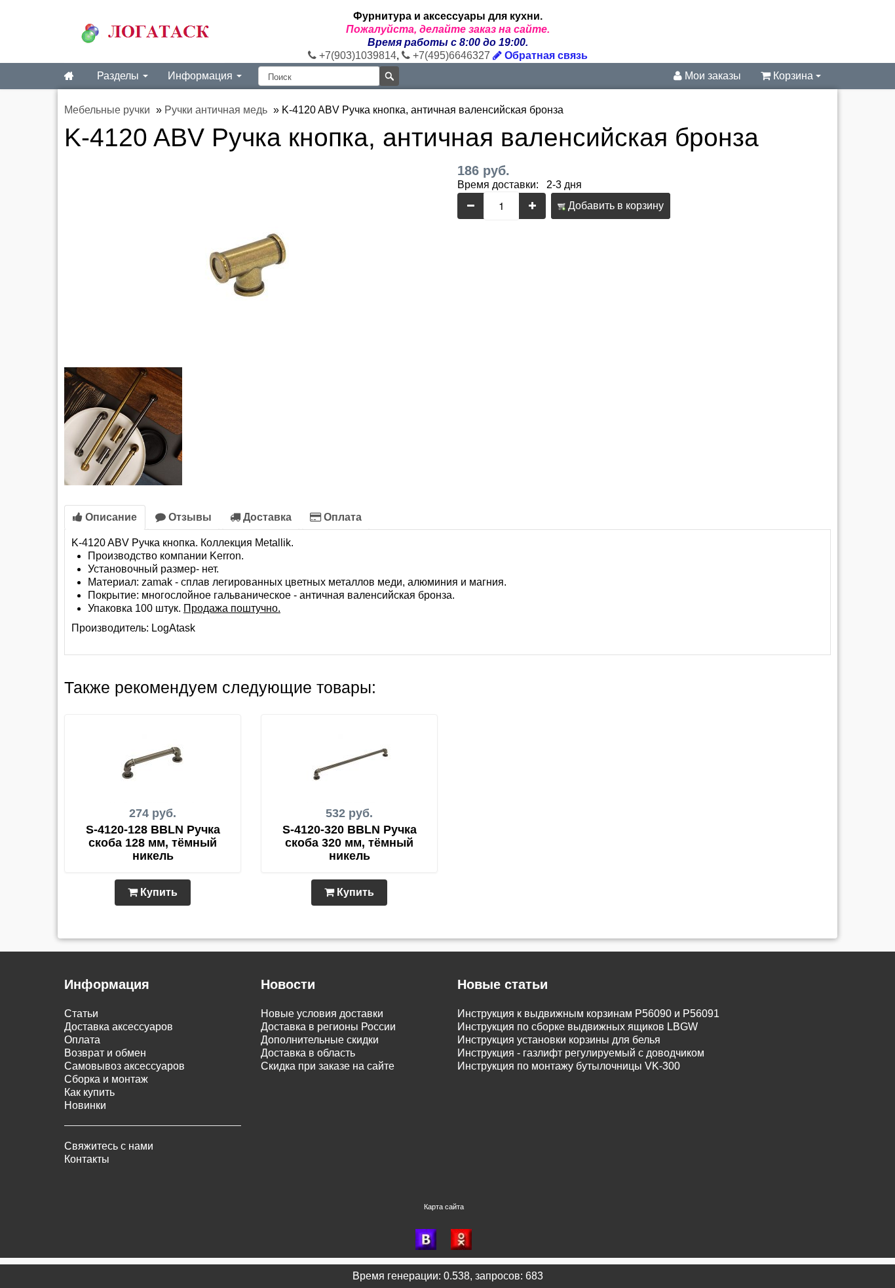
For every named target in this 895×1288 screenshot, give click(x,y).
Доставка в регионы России (328, 1026)
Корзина (793, 75)
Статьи (81, 1013)
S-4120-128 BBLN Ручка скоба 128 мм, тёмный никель (153, 842)
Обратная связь (545, 55)
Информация (201, 75)
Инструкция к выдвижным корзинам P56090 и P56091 (588, 1013)
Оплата (341, 517)
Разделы (119, 75)
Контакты (86, 1159)
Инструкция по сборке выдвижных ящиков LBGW (577, 1026)
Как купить (89, 1092)
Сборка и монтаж (106, 1079)
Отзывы (189, 517)
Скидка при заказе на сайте (327, 1066)
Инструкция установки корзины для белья (558, 1039)
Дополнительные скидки (320, 1039)
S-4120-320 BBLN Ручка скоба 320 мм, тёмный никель (349, 842)
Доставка (266, 517)
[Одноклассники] (465, 1239)
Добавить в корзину (614, 205)
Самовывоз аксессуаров (124, 1066)
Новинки (85, 1105)
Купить (158, 892)
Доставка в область (308, 1052)
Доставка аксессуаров (118, 1026)
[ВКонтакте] (429, 1239)
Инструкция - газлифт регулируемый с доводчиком (580, 1052)
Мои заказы (711, 75)
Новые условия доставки (322, 1013)
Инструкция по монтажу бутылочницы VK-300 (568, 1066)
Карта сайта (444, 1207)
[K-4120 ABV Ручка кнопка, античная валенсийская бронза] (251, 261)
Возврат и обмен (105, 1052)
